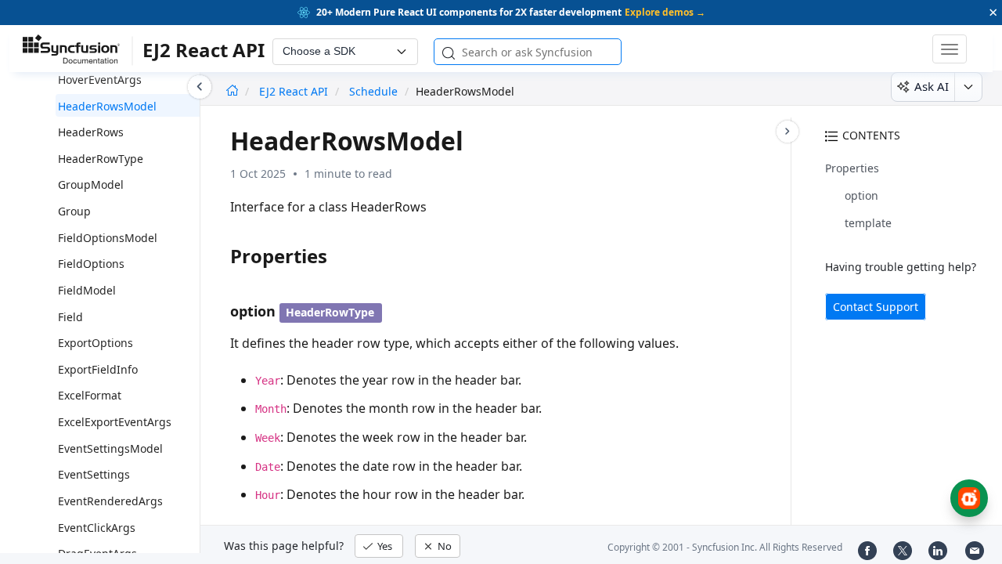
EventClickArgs (96, 527)
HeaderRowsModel (107, 106)
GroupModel (91, 184)
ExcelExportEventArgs (114, 421)
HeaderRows (91, 132)
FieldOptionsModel (107, 237)
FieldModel (87, 290)
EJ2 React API (295, 91)
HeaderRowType (100, 158)
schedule (373, 91)
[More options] (968, 87)
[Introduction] (232, 91)
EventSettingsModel (110, 448)
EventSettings (94, 474)
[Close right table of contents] (787, 132)
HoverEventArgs (100, 79)
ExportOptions (95, 342)
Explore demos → (665, 12)
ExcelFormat (89, 395)
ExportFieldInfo (98, 369)
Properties (852, 168)
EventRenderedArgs (110, 501)
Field (70, 316)
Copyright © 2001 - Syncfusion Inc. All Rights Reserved (724, 547)
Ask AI (931, 86)
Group (74, 211)
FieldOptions (91, 263)
